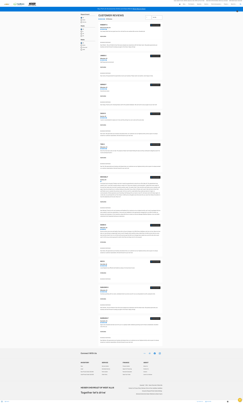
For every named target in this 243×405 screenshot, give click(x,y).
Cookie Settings (158, 391)
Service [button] (206, 4)
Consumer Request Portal (148, 391)
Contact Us (146, 369)
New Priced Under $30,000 (87, 371)
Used (82, 369)
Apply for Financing (127, 369)
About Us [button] (233, 4)
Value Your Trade (126, 374)
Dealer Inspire (159, 394)
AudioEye (155, 388)
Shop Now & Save (139, 9)
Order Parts (104, 374)
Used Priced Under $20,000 (87, 374)
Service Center (105, 366)
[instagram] (159, 353)
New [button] (184, 4)
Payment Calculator (127, 371)
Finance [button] (226, 4)
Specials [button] (199, 4)
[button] (240, 4)
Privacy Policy (137, 388)
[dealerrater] (149, 353)
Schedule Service (106, 369)
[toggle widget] (240, 400)
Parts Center (105, 371)
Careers (145, 371)
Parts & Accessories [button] (216, 4)
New (82, 366)
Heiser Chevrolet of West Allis (155, 385)
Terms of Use (149, 388)
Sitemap (143, 388)
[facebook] (154, 353)
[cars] (144, 353)
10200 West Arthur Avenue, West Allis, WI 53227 (217, 0)
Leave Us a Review (147, 374)
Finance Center (126, 366)
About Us (145, 366)
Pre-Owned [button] (191, 4)
